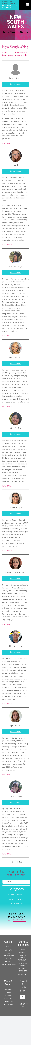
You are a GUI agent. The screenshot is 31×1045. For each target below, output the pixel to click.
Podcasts (8, 989)
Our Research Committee (22, 964)
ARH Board (8, 950)
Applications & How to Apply (23, 970)
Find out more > (15, 84)
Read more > (7, 143)
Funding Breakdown (22, 951)
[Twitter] (21, 1004)
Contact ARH (22, 974)
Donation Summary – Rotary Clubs (22, 958)
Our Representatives (8, 954)
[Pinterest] (27, 1004)
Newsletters (8, 1004)
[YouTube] (22, 1007)
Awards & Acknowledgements (8, 963)
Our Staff (8, 958)
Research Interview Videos (8, 997)
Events (8, 993)
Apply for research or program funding (22, 54)
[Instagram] (24, 1004)
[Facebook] (18, 1004)
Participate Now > (19, 920)
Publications (8, 1001)
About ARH (8, 947)
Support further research (8, 54)
